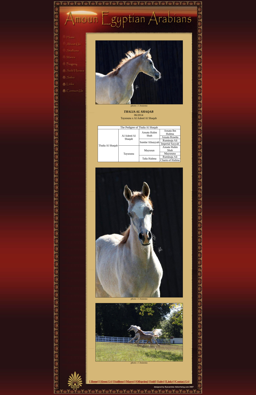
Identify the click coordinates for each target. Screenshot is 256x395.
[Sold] (152, 381)
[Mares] (130, 381)
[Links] (169, 381)
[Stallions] (119, 381)
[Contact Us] (181, 381)
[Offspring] (141, 381)
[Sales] (160, 381)
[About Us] (105, 381)
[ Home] (94, 381)
